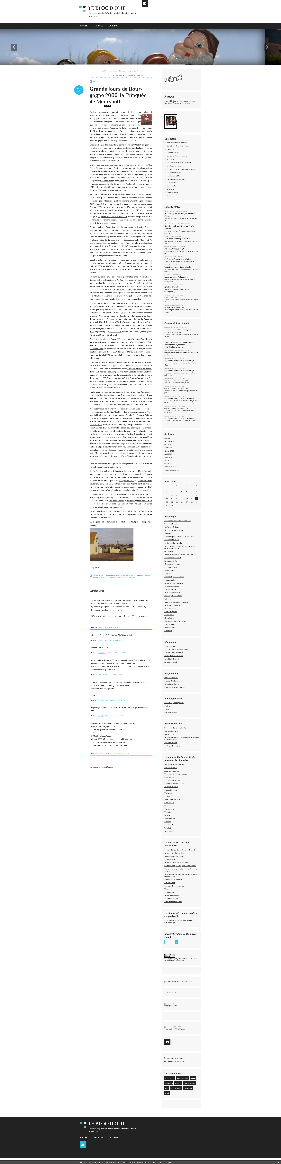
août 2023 (168, 454)
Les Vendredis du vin (174, 173)
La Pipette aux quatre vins (173, 530)
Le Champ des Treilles (172, 746)
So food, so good (170, 662)
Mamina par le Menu (174, 176)
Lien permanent (97, 576)
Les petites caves (170, 790)
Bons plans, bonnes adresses (177, 143)
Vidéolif (170, 196)
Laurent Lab (169, 330)
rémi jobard (145, 576)
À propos (113, 26)
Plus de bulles (169, 825)
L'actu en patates (170, 712)
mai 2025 (167, 445)
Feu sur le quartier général (174, 703)
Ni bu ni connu (169, 627)
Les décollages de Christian (174, 577)
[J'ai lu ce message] (279, 1162)
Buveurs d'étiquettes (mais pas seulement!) (179, 850)
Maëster (167, 706)
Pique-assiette (169, 859)
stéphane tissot (182, 1078)
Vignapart (168, 793)
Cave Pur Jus (169, 803)
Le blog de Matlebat (171, 540)
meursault (102, 577)
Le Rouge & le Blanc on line (174, 853)
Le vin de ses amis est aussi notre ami (177, 521)
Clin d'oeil (170, 149)
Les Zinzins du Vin (170, 768)
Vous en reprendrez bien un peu (175, 621)
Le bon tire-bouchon (171, 895)
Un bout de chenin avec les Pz (175, 728)
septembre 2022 (170, 467)
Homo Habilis (169, 618)
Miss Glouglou (169, 570)
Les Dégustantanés (174, 166)
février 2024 (169, 451)
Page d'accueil (117, 75)
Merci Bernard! (170, 297)
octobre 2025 (169, 438)
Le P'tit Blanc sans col (172, 593)
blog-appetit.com (170, 1005)
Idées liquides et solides (173, 596)
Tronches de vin (172, 192)
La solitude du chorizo (172, 659)
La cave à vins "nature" (172, 780)
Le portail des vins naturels (174, 886)
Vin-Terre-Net (169, 883)
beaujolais (169, 1083)
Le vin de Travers (170, 743)
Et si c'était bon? (170, 646)
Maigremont (169, 533)
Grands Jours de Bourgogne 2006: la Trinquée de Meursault (118, 95)
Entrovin (167, 599)
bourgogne (94, 577)
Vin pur (167, 889)
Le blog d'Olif (106, 8)
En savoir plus (168, 1162)
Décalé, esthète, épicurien (173, 583)
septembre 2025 (170, 441)
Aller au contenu (7, 2)
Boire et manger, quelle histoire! (176, 649)
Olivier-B (168, 352)
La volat (167, 815)
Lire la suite (186, 103)
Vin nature (168, 631)
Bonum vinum (169, 615)
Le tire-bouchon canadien (173, 543)
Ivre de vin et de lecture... (175, 307)
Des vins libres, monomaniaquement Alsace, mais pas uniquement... (180, 547)
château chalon (175, 1088)
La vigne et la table (171, 898)
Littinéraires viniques (172, 564)
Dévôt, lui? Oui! (171, 287)
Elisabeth (101, 700)
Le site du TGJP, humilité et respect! (177, 862)
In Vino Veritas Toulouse (173, 879)
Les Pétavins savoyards (173, 902)
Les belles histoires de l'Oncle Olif (179, 163)
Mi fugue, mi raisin (171, 787)
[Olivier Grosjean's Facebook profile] (178, 981)
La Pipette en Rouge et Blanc (135, 75)
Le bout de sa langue (171, 684)
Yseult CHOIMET (171, 342)
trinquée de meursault (115, 577)
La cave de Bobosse (171, 586)
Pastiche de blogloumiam (176, 179)
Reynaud (168, 361)
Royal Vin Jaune (170, 892)
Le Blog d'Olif (168, 992)
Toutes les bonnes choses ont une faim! (178, 555)
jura (166, 1088)
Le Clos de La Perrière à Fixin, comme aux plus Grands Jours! (122, 71)
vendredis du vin (189, 1083)
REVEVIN (170, 189)
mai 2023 (167, 464)
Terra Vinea (168, 831)
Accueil (84, 26)
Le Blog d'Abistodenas (172, 605)
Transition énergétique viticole (177, 267)
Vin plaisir (168, 574)
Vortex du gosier (170, 612)
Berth (166, 709)
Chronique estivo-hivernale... (177, 146)
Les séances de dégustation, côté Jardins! (182, 169)
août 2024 (168, 448)
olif (165, 381)
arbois (193, 1078)
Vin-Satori (168, 812)
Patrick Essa (101, 653)
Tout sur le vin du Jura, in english (176, 602)
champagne (188, 1088)
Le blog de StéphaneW (172, 558)
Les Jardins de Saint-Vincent (174, 764)
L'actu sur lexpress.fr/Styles (175, 1029)
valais (167, 1093)
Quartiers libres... (173, 182)
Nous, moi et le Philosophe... (176, 277)
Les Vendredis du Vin (171, 527)
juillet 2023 (168, 457)
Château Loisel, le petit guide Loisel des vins (180, 866)
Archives (98, 26)
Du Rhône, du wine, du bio (173, 799)
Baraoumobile (169, 580)
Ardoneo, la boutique (172, 771)
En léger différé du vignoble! (124, 576)
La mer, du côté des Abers (173, 656)
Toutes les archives (171, 470)
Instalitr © (170, 159)
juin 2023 (167, 460)
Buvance (167, 822)
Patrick (100, 628)
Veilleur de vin (169, 818)
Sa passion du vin (170, 561)
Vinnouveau (168, 806)
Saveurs (171, 1029)
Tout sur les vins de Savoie (174, 856)
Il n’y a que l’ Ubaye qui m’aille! (177, 259)
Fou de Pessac (169, 734)
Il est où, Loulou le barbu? (173, 652)
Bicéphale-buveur (170, 567)
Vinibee (167, 796)
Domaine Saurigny (171, 731)
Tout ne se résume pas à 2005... (177, 239)
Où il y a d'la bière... (171, 678)
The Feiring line (170, 589)
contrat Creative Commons (174, 960)
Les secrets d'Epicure (172, 681)
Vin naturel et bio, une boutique (175, 774)
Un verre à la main (170, 524)
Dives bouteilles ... (173, 153)
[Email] (145, 3)
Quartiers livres (172, 186)
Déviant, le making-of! (174, 249)
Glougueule (168, 551)
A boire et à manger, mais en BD (175, 687)
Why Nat (167, 828)
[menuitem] (85, 26)
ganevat (178, 1083)
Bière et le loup (169, 624)
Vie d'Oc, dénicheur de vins (174, 783)
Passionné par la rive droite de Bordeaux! (179, 537)
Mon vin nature (170, 809)
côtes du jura (170, 1078)
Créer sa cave (169, 777)
